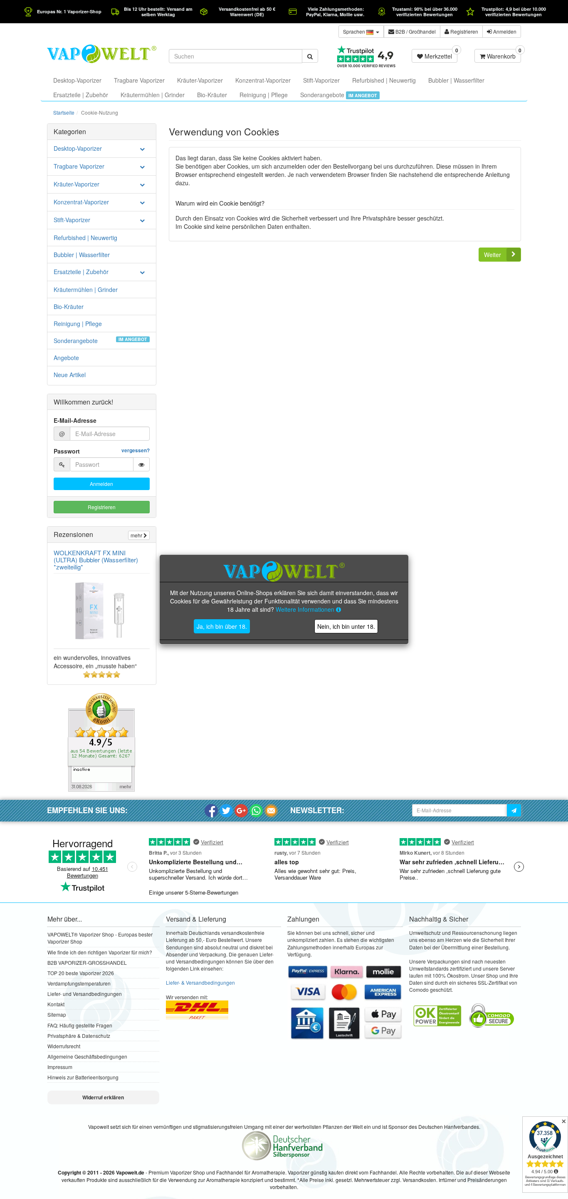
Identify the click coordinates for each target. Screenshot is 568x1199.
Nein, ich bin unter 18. (346, 626)
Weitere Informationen (306, 609)
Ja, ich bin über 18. (222, 626)
